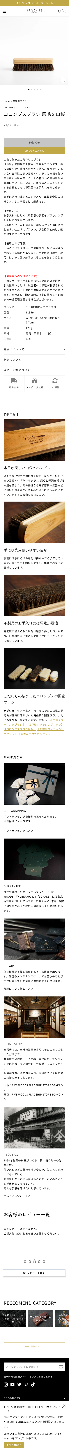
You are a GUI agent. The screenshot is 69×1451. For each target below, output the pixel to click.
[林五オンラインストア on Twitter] (19, 1384)
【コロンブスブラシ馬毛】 (20, 729)
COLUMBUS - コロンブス (17, 107)
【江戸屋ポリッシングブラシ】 (45, 724)
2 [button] (32, 90)
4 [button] (38, 90)
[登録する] (61, 1366)
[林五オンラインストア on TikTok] (33, 1384)
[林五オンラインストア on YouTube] (12, 1384)
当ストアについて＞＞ (17, 1196)
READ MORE (14, 1444)
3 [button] (35, 90)
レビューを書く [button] (36, 1273)
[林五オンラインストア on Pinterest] (26, 1384)
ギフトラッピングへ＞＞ (18, 830)
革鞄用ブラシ (20, 101)
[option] (34, 3)
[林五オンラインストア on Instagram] (6, 1384)
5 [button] (41, 90)
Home (7, 101)
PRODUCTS (12, 1398)
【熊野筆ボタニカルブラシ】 (35, 734)
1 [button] (29, 90)
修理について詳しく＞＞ (18, 988)
